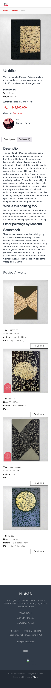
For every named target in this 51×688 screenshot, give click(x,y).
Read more (39, 346)
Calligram (17, 113)
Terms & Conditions (31, 631)
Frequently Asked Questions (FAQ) (25, 635)
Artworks (14, 10)
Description (9, 139)
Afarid (35, 677)
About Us (14, 631)
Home (5, 10)
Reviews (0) (24, 139)
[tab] (9, 139)
